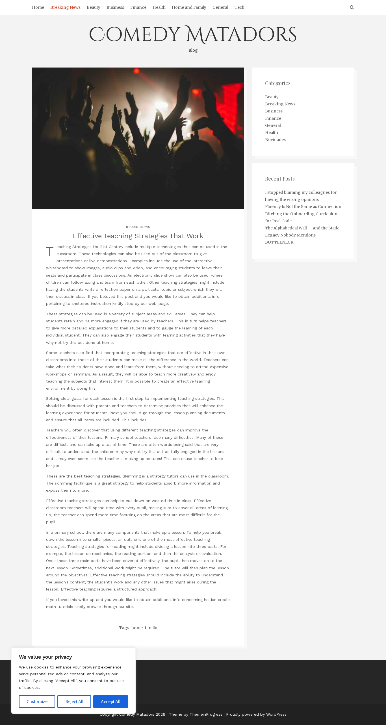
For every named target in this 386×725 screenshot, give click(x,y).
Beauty (93, 7)
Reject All (74, 701)
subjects (79, 381)
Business (115, 7)
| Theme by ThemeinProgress (194, 714)
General (220, 7)
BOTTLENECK (279, 242)
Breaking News (65, 7)
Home (38, 7)
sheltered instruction (91, 303)
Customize (37, 701)
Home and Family (189, 7)
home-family (144, 627)
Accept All (110, 701)
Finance (138, 7)
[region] (73, 681)
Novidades (275, 139)
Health (159, 7)
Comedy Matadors (193, 37)
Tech (239, 7)
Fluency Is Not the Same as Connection (303, 206)
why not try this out (65, 342)
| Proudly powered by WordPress (255, 714)
